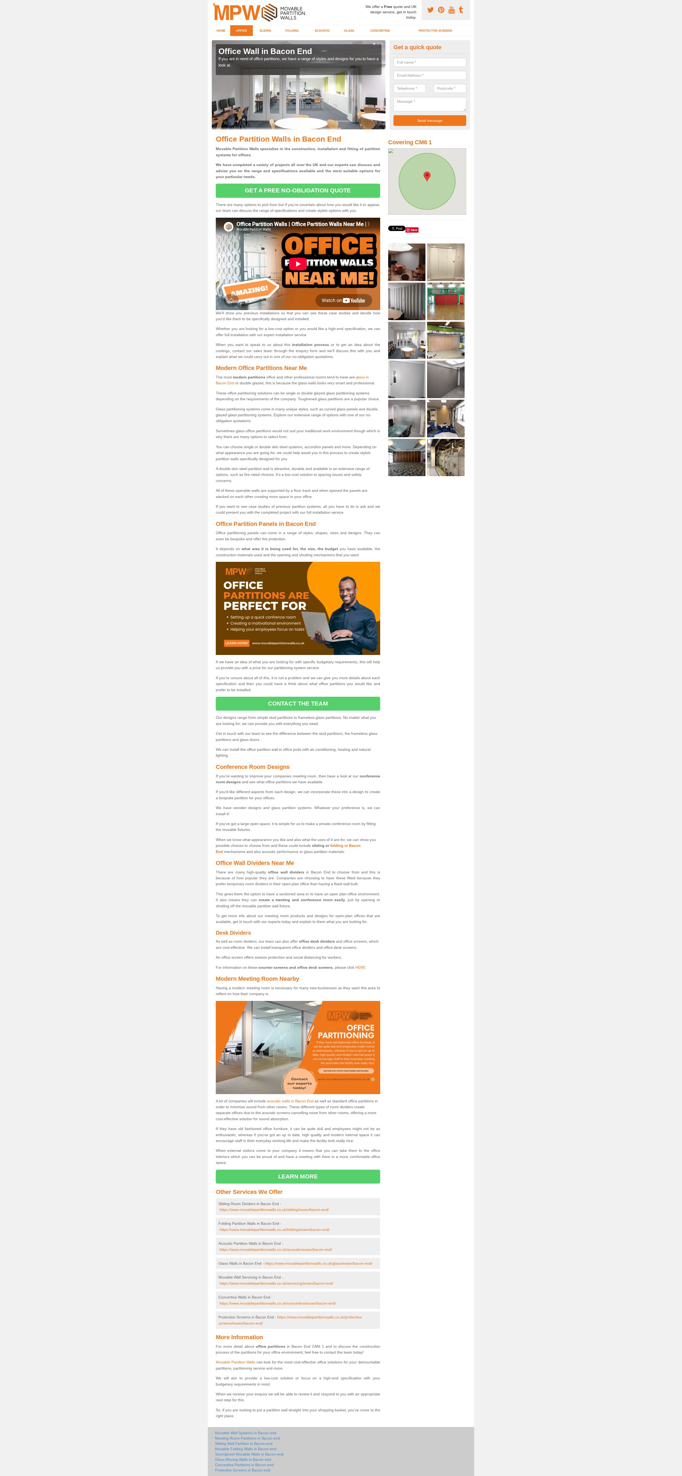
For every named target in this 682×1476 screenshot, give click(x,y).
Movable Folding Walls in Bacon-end (245, 1449)
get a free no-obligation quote (298, 190)
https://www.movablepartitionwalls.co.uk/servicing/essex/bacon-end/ (276, 1283)
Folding (292, 30)
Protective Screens (435, 30)
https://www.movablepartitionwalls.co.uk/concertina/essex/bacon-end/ (278, 1303)
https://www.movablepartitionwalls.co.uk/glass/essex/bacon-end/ (318, 1263)
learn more (298, 1176)
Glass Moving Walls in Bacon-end (243, 1459)
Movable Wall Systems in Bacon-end (245, 1433)
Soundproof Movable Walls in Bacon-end (249, 1454)
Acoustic (322, 30)
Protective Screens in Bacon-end (242, 1470)
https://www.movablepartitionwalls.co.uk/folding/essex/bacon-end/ (275, 1229)
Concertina (380, 30)
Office (241, 30)
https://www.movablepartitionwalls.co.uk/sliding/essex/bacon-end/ (274, 1209)
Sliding (265, 30)
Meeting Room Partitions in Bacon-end (247, 1438)
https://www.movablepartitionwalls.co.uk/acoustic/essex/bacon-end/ (276, 1249)
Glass (349, 30)
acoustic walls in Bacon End (290, 1101)
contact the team (298, 703)
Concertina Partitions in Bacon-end (244, 1465)
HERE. (361, 967)
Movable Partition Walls (235, 1362)
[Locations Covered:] (214, 4)
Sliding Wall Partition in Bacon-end (244, 1443)
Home (221, 30)
